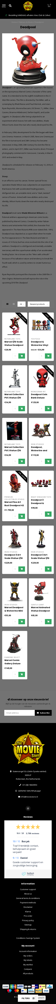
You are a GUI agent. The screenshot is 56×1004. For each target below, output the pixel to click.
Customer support (28, 889)
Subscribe (44, 713)
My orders (28, 955)
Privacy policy (28, 920)
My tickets (28, 960)
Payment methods (28, 902)
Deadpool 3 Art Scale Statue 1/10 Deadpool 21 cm (13, 558)
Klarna (28, 911)
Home (14, 22)
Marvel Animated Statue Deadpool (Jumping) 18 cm (40, 611)
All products (28, 973)
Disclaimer (28, 907)
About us (28, 893)
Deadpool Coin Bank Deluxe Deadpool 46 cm (40, 397)
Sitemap (28, 924)
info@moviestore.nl (29, 796)
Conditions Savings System (28, 938)
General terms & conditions (28, 898)
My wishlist (28, 964)
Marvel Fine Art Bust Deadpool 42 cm (14, 505)
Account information (28, 951)
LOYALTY (41, 998)
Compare (28, 969)
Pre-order (28, 916)
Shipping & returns (28, 929)
